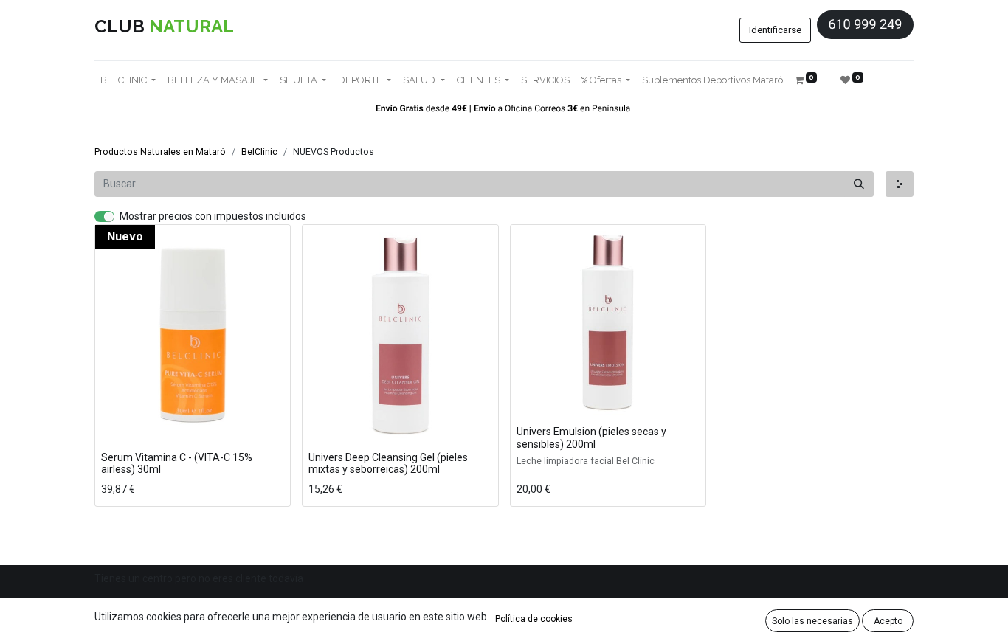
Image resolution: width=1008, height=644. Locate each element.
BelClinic (259, 152)
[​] (900, 184)
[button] (115, 427)
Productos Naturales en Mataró (160, 152)
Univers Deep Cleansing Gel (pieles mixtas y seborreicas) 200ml (388, 463)
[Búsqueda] (859, 184)
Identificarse (775, 29)
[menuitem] (545, 80)
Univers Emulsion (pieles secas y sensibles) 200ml (591, 438)
